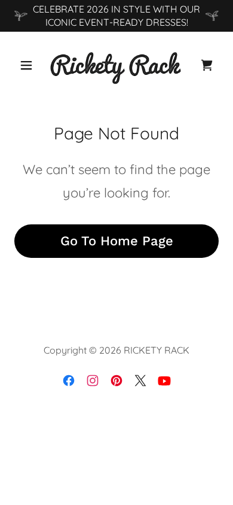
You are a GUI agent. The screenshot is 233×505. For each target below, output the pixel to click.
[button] (29, 65)
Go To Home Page (116, 240)
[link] (116, 65)
